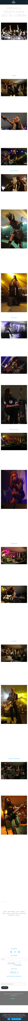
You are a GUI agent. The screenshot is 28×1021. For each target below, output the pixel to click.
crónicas (17, 911)
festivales (8, 913)
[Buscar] (25, 959)
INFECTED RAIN (23, 913)
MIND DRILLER (11, 915)
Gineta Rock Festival (15, 913)
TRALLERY (17, 915)
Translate (19, 965)
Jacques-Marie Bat (16, 18)
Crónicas (24, 18)
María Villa (8, 18)
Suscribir (5, 987)
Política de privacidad (16, 1019)
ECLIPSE (4, 913)
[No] (26, 1017)
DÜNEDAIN (22, 911)
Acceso (12, 998)
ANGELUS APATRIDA (11, 911)
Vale (9, 1019)
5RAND (5, 911)
